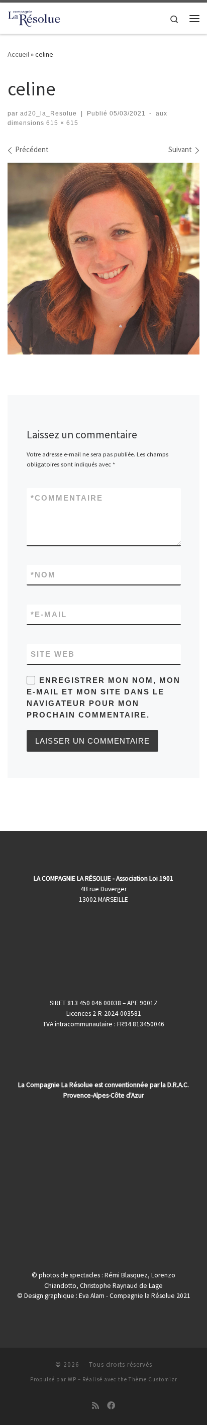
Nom (43, 574)
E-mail (49, 614)
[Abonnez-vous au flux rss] (95, 1405)
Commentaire (67, 498)
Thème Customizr (153, 1379)
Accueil (18, 54)
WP (72, 1379)
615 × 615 (61, 123)
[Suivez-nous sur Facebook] (111, 1405)
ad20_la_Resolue (48, 113)
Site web (53, 654)
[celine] (103, 258)
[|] (34, 17)
